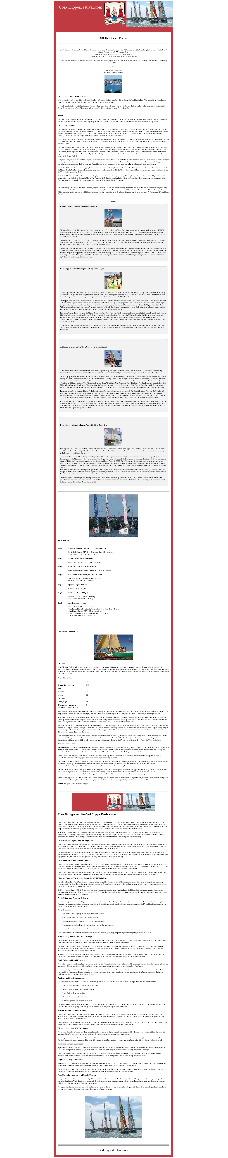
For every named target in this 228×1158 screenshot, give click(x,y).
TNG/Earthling (131, 190)
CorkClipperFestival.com (80, 7)
